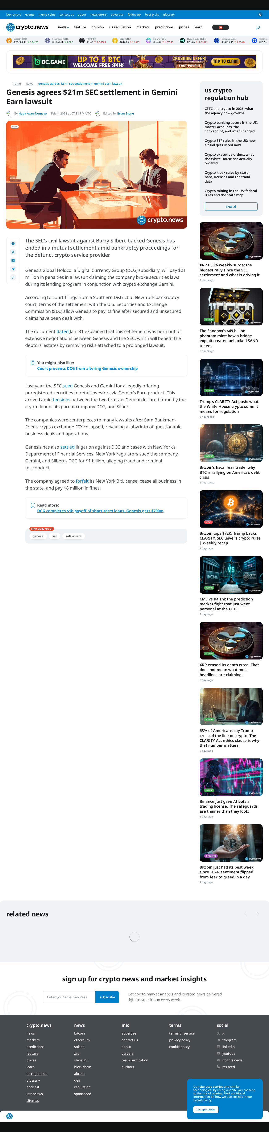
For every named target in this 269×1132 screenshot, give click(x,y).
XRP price (92, 40)
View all (231, 206)
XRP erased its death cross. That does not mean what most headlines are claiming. (229, 669)
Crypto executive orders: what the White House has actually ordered (229, 159)
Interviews (34, 1093)
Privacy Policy (179, 1040)
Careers (127, 1053)
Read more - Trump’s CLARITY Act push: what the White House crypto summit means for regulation (231, 377)
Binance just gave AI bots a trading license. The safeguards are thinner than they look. (229, 806)
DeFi (77, 1080)
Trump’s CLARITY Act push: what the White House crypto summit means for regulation (229, 406)
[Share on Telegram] (13, 269)
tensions (61, 400)
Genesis (38, 536)
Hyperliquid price (194, 40)
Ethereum (82, 1040)
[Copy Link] (13, 277)
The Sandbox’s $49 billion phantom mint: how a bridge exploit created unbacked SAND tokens (229, 338)
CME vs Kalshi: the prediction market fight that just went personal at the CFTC (226, 603)
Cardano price (229, 40)
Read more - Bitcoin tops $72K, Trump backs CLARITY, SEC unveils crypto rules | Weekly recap (231, 509)
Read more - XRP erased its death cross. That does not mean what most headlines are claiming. (231, 640)
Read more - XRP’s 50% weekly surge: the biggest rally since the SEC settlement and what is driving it (231, 241)
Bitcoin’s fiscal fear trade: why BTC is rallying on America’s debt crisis (230, 472)
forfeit (82, 481)
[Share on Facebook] (13, 244)
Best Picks (152, 14)
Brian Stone (125, 113)
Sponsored (82, 1093)
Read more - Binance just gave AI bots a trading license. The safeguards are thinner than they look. (231, 777)
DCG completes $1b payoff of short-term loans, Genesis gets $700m (100, 510)
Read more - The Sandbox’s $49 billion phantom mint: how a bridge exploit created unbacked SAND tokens (231, 306)
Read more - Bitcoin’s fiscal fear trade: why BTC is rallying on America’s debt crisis (231, 443)
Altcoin (79, 1073)
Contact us (66, 14)
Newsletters (98, 14)
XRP (76, 1053)
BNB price (126, 40)
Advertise (117, 14)
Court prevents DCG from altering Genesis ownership (87, 368)
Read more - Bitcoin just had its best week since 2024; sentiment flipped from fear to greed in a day (231, 843)
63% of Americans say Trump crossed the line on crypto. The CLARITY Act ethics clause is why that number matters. (229, 738)
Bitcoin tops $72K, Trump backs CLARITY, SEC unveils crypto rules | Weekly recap (230, 538)
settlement (74, 536)
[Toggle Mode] (260, 14)
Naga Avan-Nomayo (32, 113)
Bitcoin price (22, 40)
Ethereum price (59, 40)
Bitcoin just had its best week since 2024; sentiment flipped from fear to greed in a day (227, 872)
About (82, 14)
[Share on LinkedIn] (13, 260)
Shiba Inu (81, 1060)
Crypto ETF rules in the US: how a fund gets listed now (230, 142)
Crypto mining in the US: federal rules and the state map (231, 192)
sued (68, 386)
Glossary (169, 14)
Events (29, 14)
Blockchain (82, 1067)
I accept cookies (205, 1109)
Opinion (97, 27)
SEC (54, 536)
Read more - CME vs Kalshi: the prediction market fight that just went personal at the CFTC (231, 575)
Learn (198, 27)
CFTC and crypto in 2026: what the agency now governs (229, 110)
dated (63, 331)
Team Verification (135, 1060)
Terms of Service (181, 1033)
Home (17, 84)
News (62, 27)
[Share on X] (13, 252)
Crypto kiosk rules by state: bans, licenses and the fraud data (227, 177)
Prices (184, 27)
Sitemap (32, 1100)
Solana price (159, 40)
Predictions (164, 27)
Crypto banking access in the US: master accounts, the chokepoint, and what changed (231, 127)
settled (67, 447)
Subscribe (107, 997)
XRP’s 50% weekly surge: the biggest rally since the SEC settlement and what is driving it (230, 269)
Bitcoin (79, 1033)
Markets (143, 27)
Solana (79, 1046)
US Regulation (120, 27)
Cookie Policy (179, 1046)
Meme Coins (46, 14)
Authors (128, 1067)
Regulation (82, 1087)
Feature (80, 27)
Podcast (32, 1087)
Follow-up (134, 14)
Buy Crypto (13, 14)
